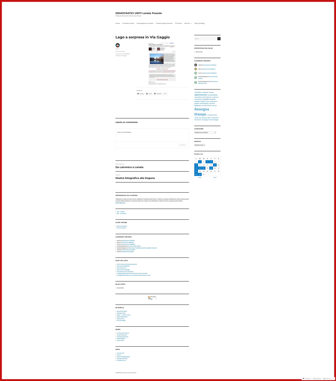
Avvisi (204, 97)
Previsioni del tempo (122, 337)
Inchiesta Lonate (128, 23)
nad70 (117, 49)
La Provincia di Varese (123, 333)
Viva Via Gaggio (213, 120)
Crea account (120, 353)
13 (214, 165)
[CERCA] (218, 38)
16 (200, 168)
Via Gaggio (123, 55)
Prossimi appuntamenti (164, 23)
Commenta (182, 145)
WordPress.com (121, 360)
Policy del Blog (199, 23)
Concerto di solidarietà (123, 266)
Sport (209, 118)
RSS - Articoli (120, 211)
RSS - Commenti (121, 213)
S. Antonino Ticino (212, 115)
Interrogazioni (204, 103)
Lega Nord (212, 103)
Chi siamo (178, 23)
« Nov (199, 177)
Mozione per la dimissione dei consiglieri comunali (142, 248)
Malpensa (197, 105)
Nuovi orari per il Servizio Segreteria (127, 264)
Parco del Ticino (206, 105)
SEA (200, 118)
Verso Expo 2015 (121, 268)
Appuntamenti (200, 95)
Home (117, 23)
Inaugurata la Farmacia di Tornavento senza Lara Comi (132, 273)
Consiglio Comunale (209, 99)
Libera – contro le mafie (123, 315)
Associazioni (198, 97)
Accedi (119, 355)
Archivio (187, 23)
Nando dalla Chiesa (122, 317)
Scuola (196, 118)
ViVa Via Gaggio (121, 320)
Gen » (215, 177)
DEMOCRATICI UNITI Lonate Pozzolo (138, 13)
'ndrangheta (198, 92)
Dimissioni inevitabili (129, 250)
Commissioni (198, 99)
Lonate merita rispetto (134, 246)
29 (196, 174)
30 (200, 174)
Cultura (203, 101)
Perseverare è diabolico (128, 240)
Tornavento (197, 120)
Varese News (120, 340)
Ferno (207, 101)
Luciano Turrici (119, 53)
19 (211, 168)
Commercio (215, 97)
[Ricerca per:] (205, 38)
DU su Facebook (122, 226)
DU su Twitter (122, 228)
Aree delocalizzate (213, 95)
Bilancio (208, 97)
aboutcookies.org (120, 203)
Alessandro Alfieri (122, 311)
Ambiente (205, 92)
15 (196, 168)
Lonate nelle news (122, 335)
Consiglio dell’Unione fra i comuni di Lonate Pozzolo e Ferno (133, 275)
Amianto (211, 92)
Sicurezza (204, 118)
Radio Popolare (121, 338)
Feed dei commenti (122, 358)
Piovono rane (120, 318)
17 (203, 168)
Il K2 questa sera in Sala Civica (125, 271)
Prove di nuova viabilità (123, 270)
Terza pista (214, 118)
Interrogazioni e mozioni (144, 23)
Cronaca (197, 101)
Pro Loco (214, 105)
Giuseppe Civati (121, 313)
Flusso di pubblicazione (123, 357)
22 (196, 171)
